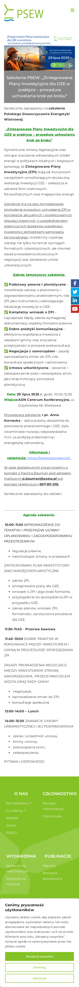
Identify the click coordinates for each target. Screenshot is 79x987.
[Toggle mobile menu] (73, 10)
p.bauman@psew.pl (39, 479)
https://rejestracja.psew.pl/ (48, 458)
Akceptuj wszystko (39, 956)
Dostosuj (39, 967)
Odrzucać (39, 978)
